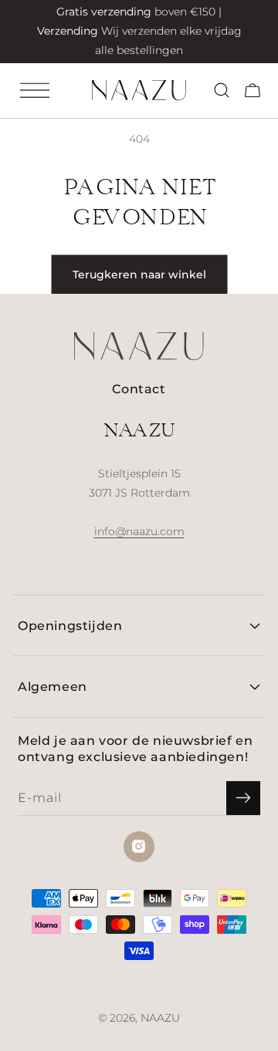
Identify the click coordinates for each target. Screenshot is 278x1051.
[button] (35, 90)
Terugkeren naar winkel (139, 274)
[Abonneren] (243, 798)
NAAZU (160, 1018)
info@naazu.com (139, 531)
